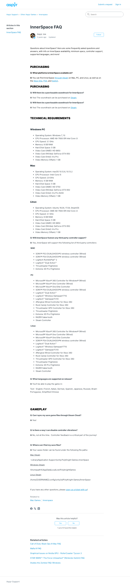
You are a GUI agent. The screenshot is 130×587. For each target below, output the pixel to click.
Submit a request (105, 4)
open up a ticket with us (76, 489)
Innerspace (43, 14)
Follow (98, 35)
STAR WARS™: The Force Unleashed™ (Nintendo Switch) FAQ (57, 558)
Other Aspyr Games (28, 14)
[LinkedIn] (39, 508)
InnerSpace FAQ (13, 32)
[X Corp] (35, 508)
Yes (60, 523)
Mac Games (35, 500)
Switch (55, 81)
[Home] (11, 4)
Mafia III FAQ (35, 548)
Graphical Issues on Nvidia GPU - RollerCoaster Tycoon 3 (56, 553)
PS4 (45, 81)
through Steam (61, 78)
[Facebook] (31, 508)
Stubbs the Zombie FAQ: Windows (45, 563)
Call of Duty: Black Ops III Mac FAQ (45, 544)
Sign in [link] (118, 4)
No (74, 523)
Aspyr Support (12, 14)
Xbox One (38, 81)
